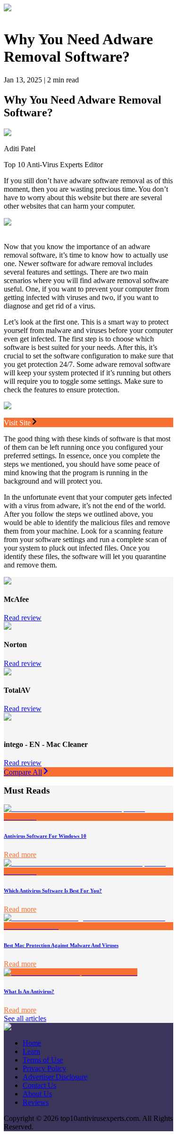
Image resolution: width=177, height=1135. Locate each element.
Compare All (23, 772)
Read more (20, 855)
